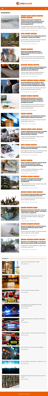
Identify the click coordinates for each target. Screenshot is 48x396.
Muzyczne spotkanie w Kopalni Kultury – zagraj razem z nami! (33, 361)
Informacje (34, 15)
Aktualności (23, 15)
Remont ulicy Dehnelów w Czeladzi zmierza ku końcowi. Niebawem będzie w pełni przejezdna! (33, 227)
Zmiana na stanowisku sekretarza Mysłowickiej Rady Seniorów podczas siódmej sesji (31, 53)
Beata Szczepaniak (25, 30)
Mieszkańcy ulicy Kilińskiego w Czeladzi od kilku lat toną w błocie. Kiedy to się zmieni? (33, 242)
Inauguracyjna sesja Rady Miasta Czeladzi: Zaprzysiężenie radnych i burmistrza (33, 116)
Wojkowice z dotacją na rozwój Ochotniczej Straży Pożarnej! (33, 333)
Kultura (34, 129)
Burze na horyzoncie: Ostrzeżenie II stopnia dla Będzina (32, 347)
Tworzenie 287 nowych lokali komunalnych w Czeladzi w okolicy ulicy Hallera (33, 36)
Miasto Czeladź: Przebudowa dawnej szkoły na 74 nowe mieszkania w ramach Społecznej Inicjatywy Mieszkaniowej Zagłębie (33, 165)
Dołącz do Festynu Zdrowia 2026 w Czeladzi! (30, 261)
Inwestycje (23, 17)
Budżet (28, 15)
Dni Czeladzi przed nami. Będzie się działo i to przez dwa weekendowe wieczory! (33, 195)
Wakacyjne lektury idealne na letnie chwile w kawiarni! (31, 276)
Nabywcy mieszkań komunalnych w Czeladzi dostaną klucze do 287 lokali (34, 147)
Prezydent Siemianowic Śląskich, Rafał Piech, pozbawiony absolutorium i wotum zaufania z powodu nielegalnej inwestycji (33, 84)
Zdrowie (35, 207)
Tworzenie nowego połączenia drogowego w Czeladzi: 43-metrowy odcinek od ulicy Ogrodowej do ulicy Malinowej (34, 68)
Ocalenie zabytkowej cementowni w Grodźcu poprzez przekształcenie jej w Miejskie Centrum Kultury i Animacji (34, 133)
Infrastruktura (39, 15)
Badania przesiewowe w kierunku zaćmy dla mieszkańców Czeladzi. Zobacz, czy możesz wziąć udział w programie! (34, 211)
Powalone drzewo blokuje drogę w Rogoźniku (30, 290)
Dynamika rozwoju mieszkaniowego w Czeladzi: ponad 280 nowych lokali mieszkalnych (32, 180)
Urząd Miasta (29, 17)
